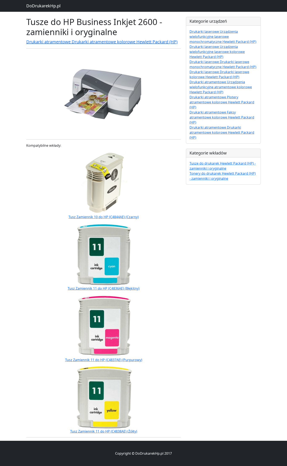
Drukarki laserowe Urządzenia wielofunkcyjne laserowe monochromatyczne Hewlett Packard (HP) (223, 36)
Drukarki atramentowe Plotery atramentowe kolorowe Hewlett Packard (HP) (222, 102)
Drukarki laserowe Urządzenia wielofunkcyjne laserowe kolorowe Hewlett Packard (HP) (217, 51)
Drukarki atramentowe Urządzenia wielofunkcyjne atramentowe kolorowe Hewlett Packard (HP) (221, 87)
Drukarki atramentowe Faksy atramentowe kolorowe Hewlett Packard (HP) (222, 117)
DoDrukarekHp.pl (43, 6)
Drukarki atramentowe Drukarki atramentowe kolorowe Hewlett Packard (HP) (102, 42)
